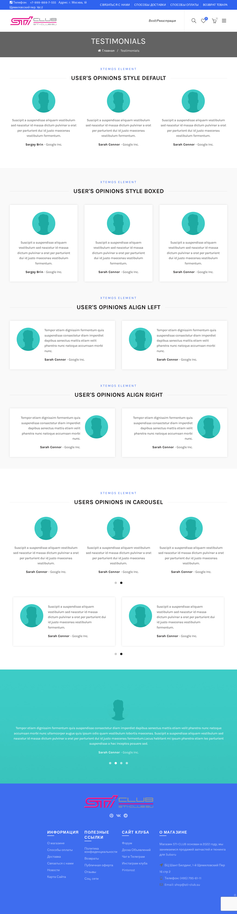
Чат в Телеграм (133, 857)
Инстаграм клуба (134, 863)
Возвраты (91, 858)
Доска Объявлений (136, 850)
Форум (127, 843)
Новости (53, 870)
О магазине (56, 843)
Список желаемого (206, 18)
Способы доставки (150, 4)
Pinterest (128, 870)
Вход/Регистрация (162, 20)
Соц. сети (91, 879)
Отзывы (90, 872)
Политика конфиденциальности (100, 850)
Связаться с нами (115, 4)
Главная (108, 51)
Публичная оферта (98, 865)
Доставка (54, 857)
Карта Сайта (56, 877)
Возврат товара (215, 4)
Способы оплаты (184, 4)
